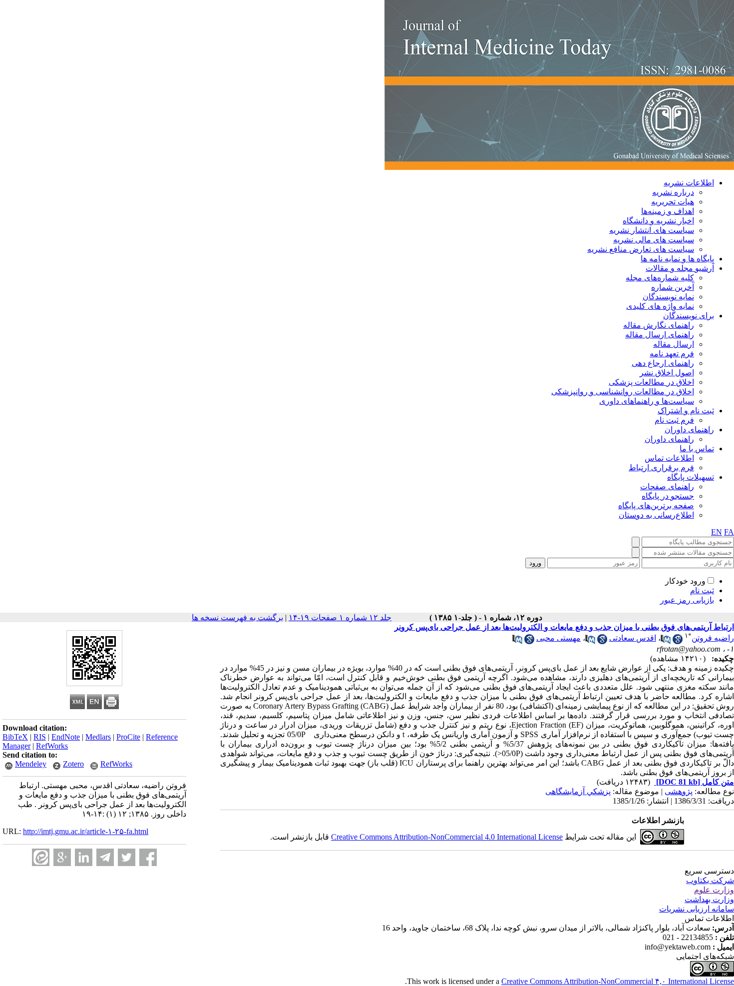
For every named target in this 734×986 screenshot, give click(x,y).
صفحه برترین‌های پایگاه (656, 505)
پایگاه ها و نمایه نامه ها (677, 258)
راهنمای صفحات (667, 486)
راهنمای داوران (689, 429)
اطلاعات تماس (669, 458)
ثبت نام (702, 590)
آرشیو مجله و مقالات (680, 268)
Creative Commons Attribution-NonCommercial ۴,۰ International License (617, 981)
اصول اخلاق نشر (667, 372)
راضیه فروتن (713, 638)
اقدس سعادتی (632, 638)
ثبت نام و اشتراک (686, 410)
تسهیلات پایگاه (690, 477)
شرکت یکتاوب (710, 880)
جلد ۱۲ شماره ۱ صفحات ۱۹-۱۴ (340, 617)
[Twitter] (126, 857)
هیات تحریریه (672, 201)
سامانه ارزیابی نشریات (696, 909)
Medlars (98, 737)
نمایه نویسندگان (668, 296)
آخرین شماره (672, 287)
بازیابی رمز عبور (687, 600)
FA (729, 532)
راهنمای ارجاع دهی (663, 363)
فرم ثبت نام (674, 420)
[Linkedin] (83, 857)
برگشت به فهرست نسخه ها (237, 617)
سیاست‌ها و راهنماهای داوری (646, 401)
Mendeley (30, 764)
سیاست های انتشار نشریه (651, 230)
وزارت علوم (714, 890)
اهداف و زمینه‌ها (667, 211)
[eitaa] (40, 857)
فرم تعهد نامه (672, 353)
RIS (39, 737)
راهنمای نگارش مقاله (658, 325)
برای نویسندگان (688, 315)
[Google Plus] (62, 857)
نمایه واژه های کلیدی (660, 306)
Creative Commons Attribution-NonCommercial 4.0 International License (447, 837)
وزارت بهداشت (709, 899)
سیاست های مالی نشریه (653, 239)
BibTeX (15, 737)
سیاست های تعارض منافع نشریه (640, 249)
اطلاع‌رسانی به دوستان (656, 515)
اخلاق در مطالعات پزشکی (651, 382)
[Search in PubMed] (666, 641)
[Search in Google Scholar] (678, 641)
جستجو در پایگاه (668, 496)
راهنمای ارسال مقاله (659, 334)
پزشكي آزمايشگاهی (578, 791)
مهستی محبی (558, 638)
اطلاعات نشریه (689, 182)
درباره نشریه (673, 192)
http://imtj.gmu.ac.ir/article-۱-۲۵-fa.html (85, 831)
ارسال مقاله (673, 344)
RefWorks (52, 746)
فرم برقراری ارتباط (661, 467)
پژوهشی (679, 791)
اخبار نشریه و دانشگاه (658, 220)
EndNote (65, 737)
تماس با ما (697, 448)
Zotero (73, 764)
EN (716, 532)
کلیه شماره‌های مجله (660, 277)
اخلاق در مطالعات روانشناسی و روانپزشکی (622, 391)
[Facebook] (148, 857)
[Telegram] (105, 857)
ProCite (128, 737)
